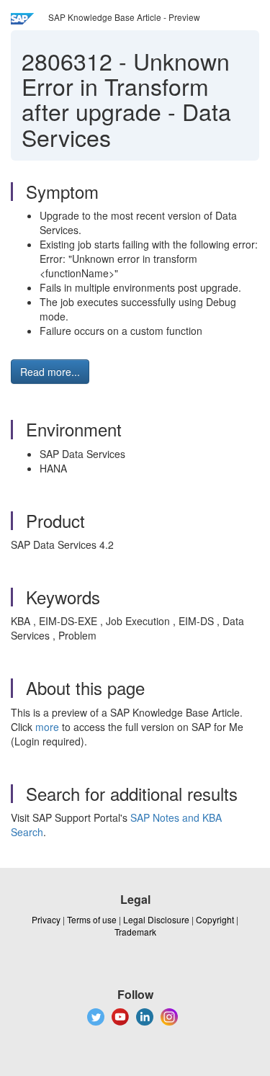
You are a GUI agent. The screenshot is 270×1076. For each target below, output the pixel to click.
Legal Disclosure (156, 919)
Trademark (135, 931)
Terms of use (92, 919)
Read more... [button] (50, 371)
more (47, 726)
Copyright (215, 919)
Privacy (46, 919)
